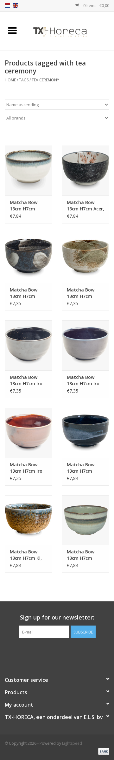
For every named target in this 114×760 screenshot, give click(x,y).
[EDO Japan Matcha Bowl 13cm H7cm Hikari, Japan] (85, 258)
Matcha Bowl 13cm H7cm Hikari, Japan (81, 293)
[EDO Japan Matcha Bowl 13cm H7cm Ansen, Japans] (28, 258)
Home (10, 80)
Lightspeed (72, 743)
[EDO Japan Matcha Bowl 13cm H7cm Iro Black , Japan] (28, 345)
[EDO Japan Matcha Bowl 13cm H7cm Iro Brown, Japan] (28, 433)
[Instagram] (68, 651)
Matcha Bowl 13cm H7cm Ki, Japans (26, 555)
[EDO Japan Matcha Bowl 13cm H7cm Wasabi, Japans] (85, 520)
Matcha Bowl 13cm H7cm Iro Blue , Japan (83, 380)
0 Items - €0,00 (95, 5)
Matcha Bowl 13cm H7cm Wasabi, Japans (84, 555)
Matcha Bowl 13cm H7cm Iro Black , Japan (26, 380)
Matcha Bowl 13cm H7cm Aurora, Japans (26, 205)
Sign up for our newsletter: (57, 617)
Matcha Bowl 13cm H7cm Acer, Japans (85, 205)
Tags (23, 80)
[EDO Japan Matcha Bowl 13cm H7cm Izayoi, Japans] (85, 433)
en (15, 5)
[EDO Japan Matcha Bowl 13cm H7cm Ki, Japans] (28, 520)
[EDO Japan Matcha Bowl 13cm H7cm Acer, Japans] (85, 170)
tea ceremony (45, 80)
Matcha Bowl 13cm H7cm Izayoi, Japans (82, 468)
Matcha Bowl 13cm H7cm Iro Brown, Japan (26, 468)
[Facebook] (46, 651)
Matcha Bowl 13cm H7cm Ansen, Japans (25, 293)
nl (7, 5)
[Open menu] (12, 30)
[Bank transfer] (102, 751)
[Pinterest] (57, 651)
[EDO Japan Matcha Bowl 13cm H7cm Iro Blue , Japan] (85, 345)
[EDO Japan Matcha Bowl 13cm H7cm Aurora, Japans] (28, 170)
